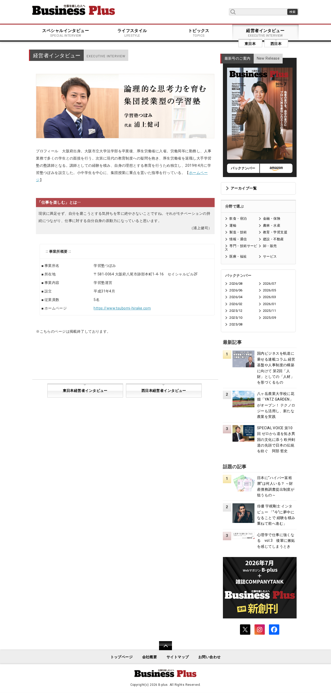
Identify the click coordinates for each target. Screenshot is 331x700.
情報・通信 (238, 239)
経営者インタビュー (265, 32)
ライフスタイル (132, 32)
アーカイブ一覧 (244, 188)
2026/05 (269, 290)
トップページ (121, 657)
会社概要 (149, 657)
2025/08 (235, 324)
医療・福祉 (238, 256)
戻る (163, 649)
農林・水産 (271, 225)
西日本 (276, 44)
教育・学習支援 (275, 232)
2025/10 (235, 318)
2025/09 (269, 318)
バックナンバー (243, 168)
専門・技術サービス (241, 247)
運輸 (232, 225)
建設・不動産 (273, 239)
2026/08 (235, 283)
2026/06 (235, 290)
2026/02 (235, 304)
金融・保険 (271, 218)
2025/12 (235, 311)
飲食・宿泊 (238, 218)
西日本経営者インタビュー (163, 390)
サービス (270, 256)
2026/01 (269, 304)
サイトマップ (178, 657)
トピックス (198, 32)
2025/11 (269, 311)
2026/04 (235, 297)
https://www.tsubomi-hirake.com (122, 308)
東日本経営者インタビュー (85, 390)
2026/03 (269, 297)
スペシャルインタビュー (65, 32)
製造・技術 (238, 232)
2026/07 (269, 283)
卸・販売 (270, 246)
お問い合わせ (209, 657)
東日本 (250, 44)
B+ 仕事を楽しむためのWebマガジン (73, 10)
